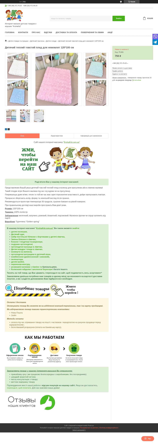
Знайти (118, 18)
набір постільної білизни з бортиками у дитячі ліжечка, (38, 237)
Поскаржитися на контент (89, 428)
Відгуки (48, 32)
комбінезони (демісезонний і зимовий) (30, 257)
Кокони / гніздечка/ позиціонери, (27, 242)
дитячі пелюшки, (19, 232)
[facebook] (6, 130)
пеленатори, (17, 259)
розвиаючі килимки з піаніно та (26, 267)
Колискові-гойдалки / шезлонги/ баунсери (31, 269)
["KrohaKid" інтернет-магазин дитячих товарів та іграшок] (26, 15)
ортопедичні (17, 247)
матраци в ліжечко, (33, 247)
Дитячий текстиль (37, 41)
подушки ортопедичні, (22, 244)
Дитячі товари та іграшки (18, 41)
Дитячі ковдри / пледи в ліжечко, (27, 249)
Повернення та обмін (92, 32)
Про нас (36, 32)
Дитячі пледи (51, 41)
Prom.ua (91, 425)
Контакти (23, 32)
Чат (149, 439)
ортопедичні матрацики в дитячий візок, (31, 254)
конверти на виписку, (21, 252)
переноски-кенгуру (20, 264)
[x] (9, 130)
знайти (75, 228)
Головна (9, 32)
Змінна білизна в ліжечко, (23, 239)
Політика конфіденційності (108, 428)
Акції (110, 32)
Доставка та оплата (66, 32)
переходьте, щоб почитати (19, 388)
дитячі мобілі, (17, 262)
